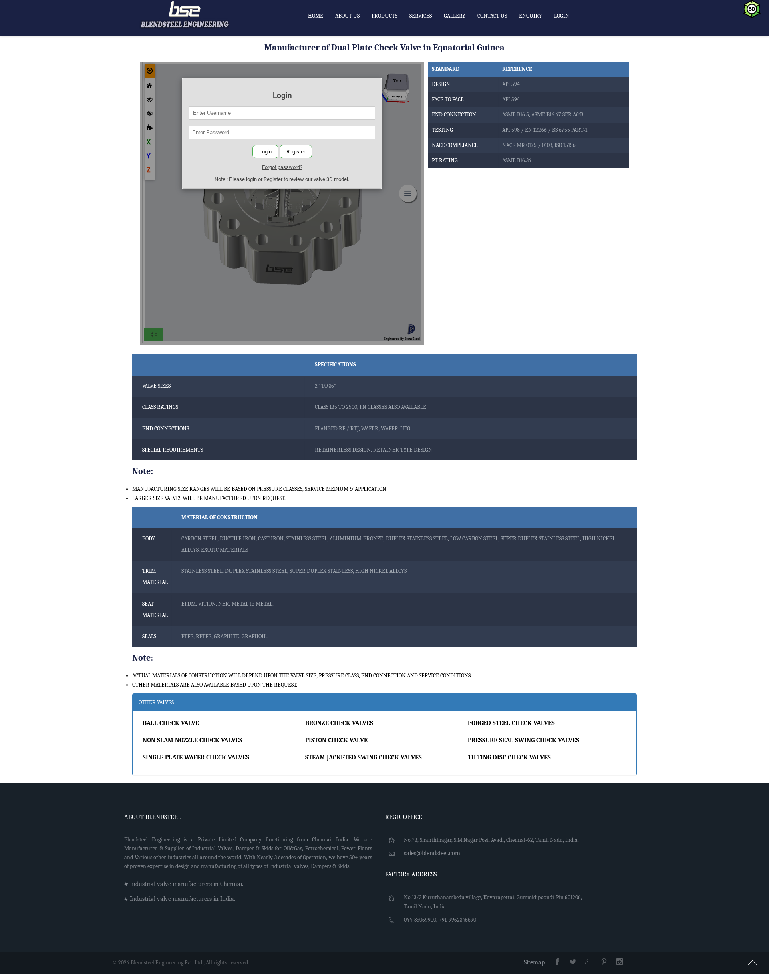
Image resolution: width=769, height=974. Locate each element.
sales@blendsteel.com (432, 853)
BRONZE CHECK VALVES (339, 723)
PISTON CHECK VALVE (336, 740)
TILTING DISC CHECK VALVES (509, 757)
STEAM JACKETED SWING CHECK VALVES (363, 757)
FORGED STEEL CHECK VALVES (511, 723)
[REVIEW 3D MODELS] (752, 8)
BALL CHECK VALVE (171, 723)
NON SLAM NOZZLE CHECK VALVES (192, 740)
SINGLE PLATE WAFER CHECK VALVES (196, 757)
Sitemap (534, 962)
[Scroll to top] (753, 961)
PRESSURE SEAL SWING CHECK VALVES (523, 740)
